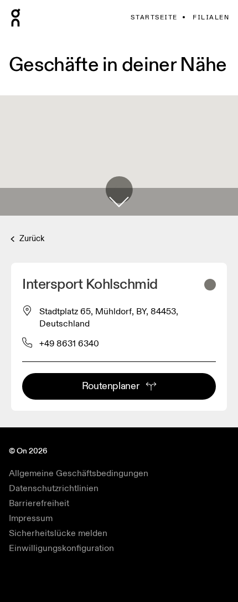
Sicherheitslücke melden (58, 533)
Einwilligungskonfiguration (61, 548)
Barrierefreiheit (39, 503)
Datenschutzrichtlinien (54, 488)
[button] (119, 202)
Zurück (30, 238)
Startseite (154, 17)
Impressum (31, 518)
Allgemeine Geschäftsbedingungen (78, 473)
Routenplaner (110, 386)
